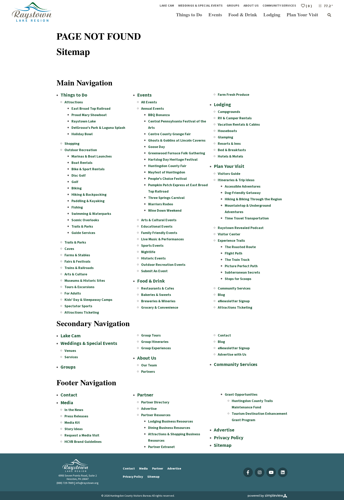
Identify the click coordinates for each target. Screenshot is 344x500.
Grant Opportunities (241, 394)
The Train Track (237, 259)
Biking (76, 188)
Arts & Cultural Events (158, 220)
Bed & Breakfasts (232, 150)
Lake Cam (167, 5)
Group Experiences (156, 348)
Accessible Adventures (242, 186)
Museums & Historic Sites (84, 280)
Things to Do (189, 14)
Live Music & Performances (162, 239)
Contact (224, 335)
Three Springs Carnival (166, 197)
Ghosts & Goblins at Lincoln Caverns (176, 140)
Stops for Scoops (238, 278)
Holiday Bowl (82, 134)
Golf (74, 181)
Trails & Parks (82, 226)
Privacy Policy (228, 437)
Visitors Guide (229, 173)
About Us (251, 5)
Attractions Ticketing (81, 312)
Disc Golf (78, 175)
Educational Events (156, 226)
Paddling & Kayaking (88, 201)
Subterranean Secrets (242, 272)
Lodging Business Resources (170, 421)
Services (71, 357)
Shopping (71, 143)
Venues (70, 350)
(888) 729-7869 (65, 483)
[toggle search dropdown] (329, 15)
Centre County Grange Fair (169, 134)
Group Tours (151, 335)
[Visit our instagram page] (259, 472)
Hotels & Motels (230, 156)
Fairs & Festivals (77, 261)
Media (67, 402)
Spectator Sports (78, 306)
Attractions (73, 102)
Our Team (149, 365)
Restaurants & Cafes (157, 288)
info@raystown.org (87, 483)
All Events (149, 102)
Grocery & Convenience (159, 307)
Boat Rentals (81, 162)
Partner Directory (155, 402)
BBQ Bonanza (159, 115)
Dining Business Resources (169, 427)
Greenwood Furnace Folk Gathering (176, 153)
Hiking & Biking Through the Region (253, 199)
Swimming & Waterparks (91, 213)
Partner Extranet (161, 446)
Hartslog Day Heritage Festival (172, 159)
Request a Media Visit (81, 435)
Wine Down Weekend (165, 210)
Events (215, 14)
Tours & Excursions (79, 287)
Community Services (279, 5)
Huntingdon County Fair (167, 165)
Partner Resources (155, 415)
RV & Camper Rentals (235, 118)
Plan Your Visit (302, 14)
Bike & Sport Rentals (88, 169)
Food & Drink (242, 14)
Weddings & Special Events (200, 5)
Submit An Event (154, 271)
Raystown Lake (83, 121)
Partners (148, 371)
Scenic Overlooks (85, 220)
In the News (73, 409)
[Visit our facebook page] (248, 472)
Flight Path (233, 253)
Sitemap (223, 445)
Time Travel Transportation (247, 218)
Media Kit (72, 422)
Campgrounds (229, 111)
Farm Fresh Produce (233, 94)
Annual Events (152, 108)
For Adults (72, 293)
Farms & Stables (77, 255)
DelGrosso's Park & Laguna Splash (98, 127)
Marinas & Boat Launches (91, 156)
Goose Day (156, 146)
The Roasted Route (240, 247)
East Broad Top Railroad (90, 108)
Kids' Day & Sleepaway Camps (88, 299)
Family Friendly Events (159, 232)
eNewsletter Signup (234, 301)
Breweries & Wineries (158, 301)
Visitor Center (229, 234)
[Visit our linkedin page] (282, 472)
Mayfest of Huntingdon (166, 172)
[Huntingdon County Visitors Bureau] (32, 12)
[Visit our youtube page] (271, 472)
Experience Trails (231, 240)
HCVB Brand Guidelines (83, 441)
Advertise (149, 408)
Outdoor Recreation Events (163, 264)
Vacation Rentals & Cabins (239, 124)
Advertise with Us (232, 354)
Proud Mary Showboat (89, 115)
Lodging (271, 14)
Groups (233, 5)
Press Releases (76, 416)
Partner (145, 395)
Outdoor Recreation (80, 150)
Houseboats (227, 130)
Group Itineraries (154, 341)
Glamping (225, 137)
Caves (69, 248)
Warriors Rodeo (160, 204)
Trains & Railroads (79, 267)
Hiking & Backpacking (89, 194)
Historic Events (153, 258)
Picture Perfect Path (241, 266)
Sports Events (152, 245)
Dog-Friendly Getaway (243, 192)
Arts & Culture (75, 274)
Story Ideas (73, 429)
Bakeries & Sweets (156, 294)
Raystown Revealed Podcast (241, 227)
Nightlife (148, 252)
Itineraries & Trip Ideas (236, 180)
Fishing (77, 207)
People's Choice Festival (167, 178)
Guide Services (83, 232)
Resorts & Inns (229, 143)
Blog (221, 294)
